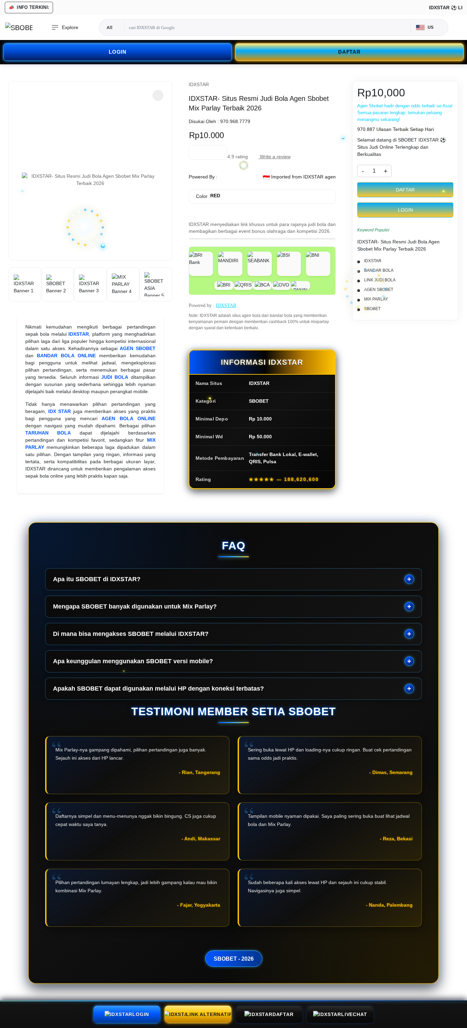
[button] (157, 95)
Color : (208, 196)
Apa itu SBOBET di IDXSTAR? (97, 579)
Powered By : (203, 176)
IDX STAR (59, 411)
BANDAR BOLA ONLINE (66, 355)
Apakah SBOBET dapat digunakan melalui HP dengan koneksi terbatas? (158, 688)
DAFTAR (349, 52)
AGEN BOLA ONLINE (128, 418)
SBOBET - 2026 (234, 959)
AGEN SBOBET (137, 348)
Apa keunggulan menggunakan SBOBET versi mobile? (133, 661)
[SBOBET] (18, 28)
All (109, 27)
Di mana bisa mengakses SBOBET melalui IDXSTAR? (131, 633)
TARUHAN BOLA (48, 433)
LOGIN (117, 52)
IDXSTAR (78, 334)
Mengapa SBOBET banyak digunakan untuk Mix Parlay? (135, 606)
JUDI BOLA (114, 377)
